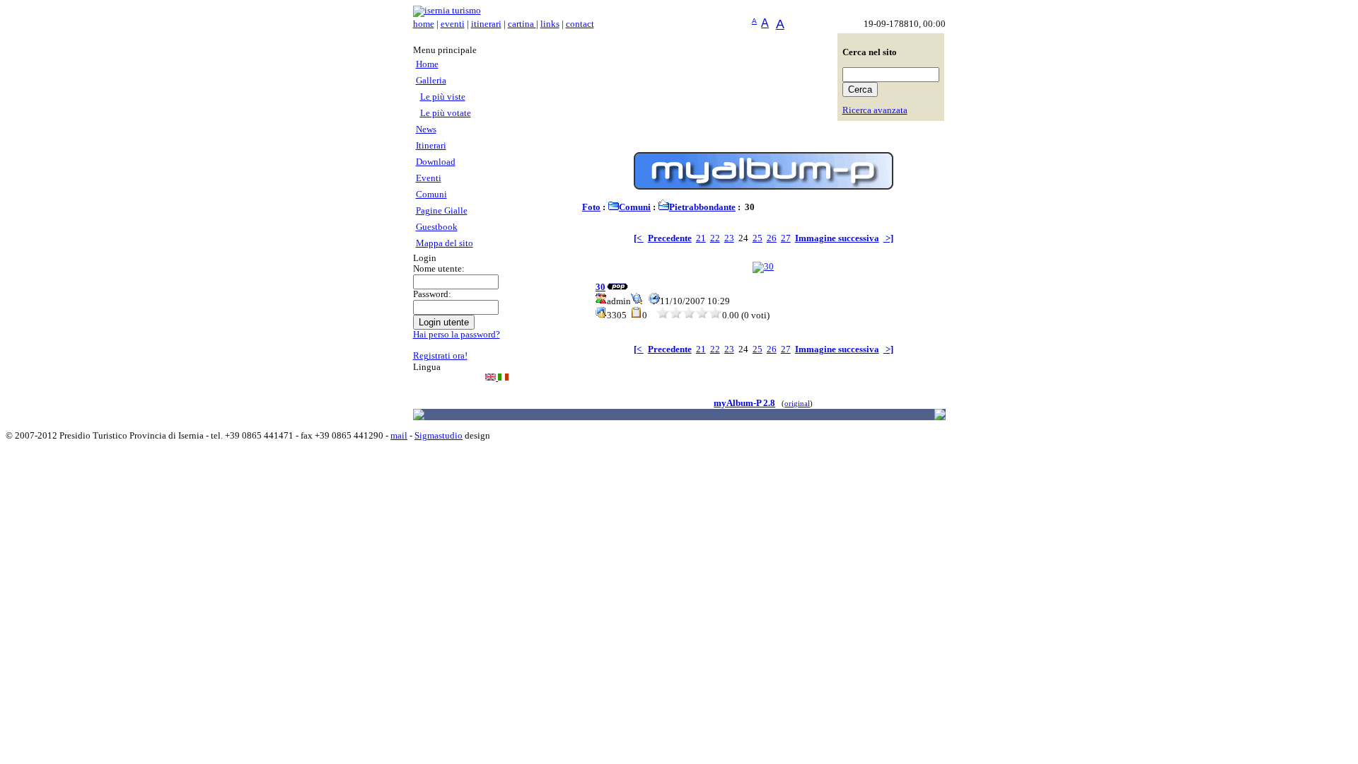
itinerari (486, 24)
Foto (591, 207)
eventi (453, 24)
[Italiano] (503, 378)
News (426, 129)
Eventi (428, 178)
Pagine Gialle (442, 211)
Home (427, 64)
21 (701, 238)
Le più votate (445, 113)
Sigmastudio (438, 436)
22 (715, 238)
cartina (522, 24)
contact (580, 24)
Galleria (431, 81)
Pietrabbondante (702, 207)
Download (435, 162)
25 (757, 238)
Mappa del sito (444, 243)
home (423, 24)
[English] (491, 378)
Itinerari (431, 146)
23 (729, 238)
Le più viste (442, 97)
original (797, 403)
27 (786, 238)
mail (398, 436)
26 (772, 238)
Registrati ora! (440, 356)
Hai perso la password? (456, 335)
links (549, 24)
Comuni (431, 194)
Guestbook (437, 227)
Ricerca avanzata (874, 110)
